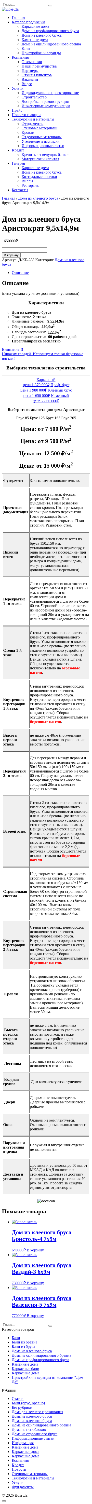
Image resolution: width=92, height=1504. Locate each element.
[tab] (51, 273)
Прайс (17, 110)
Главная (18, 17)
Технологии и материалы (33, 119)
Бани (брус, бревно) (28, 1403)
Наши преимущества (39, 66)
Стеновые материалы (39, 128)
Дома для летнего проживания (37, 1412)
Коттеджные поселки (39, 177)
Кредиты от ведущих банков (45, 154)
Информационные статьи (43, 146)
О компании (32, 62)
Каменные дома (35, 40)
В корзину (11, 255)
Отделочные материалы (42, 137)
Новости (19, 1469)
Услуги (18, 88)
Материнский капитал (40, 159)
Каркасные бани (25, 1369)
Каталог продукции (28, 22)
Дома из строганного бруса (34, 1434)
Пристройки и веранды (41, 53)
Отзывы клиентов (37, 75)
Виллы (27, 181)
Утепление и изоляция (40, 141)
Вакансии (30, 79)
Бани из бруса (23, 1346)
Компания (20, 57)
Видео (27, 84)
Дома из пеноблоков (29, 1429)
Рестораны (30, 185)
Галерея (18, 163)
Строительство (34, 97)
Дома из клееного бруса (42, 35)
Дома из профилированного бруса (50, 31)
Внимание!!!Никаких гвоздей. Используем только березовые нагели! (42, 353)
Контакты (20, 190)
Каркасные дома (35, 26)
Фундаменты (32, 124)
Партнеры (30, 70)
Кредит (18, 150)
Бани (26, 48)
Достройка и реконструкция (45, 101)
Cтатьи (18, 1398)
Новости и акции (26, 115)
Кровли (28, 132)
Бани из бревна (24, 1342)
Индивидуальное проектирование (50, 93)
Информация (23, 1443)
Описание (20, 273)
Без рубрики (22, 1407)
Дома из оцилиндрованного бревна (51, 44)
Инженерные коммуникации (46, 106)
